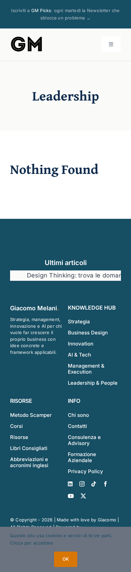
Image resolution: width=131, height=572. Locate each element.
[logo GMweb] (27, 38)
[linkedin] (70, 484)
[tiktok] (93, 484)
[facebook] (105, 484)
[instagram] (82, 484)
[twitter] (83, 496)
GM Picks (41, 10)
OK (65, 559)
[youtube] (71, 496)
